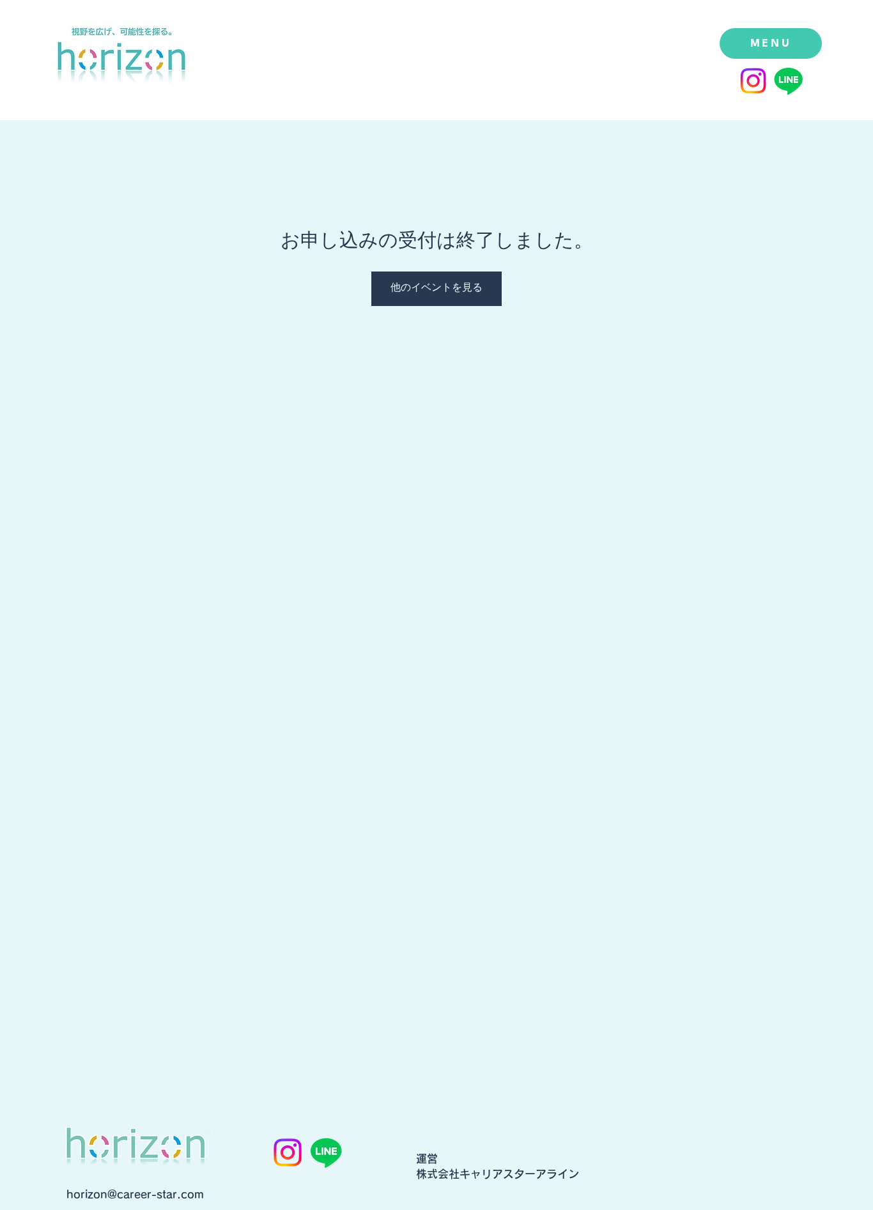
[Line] (788, 81)
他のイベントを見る (436, 288)
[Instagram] (753, 81)
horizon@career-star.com (135, 1194)
